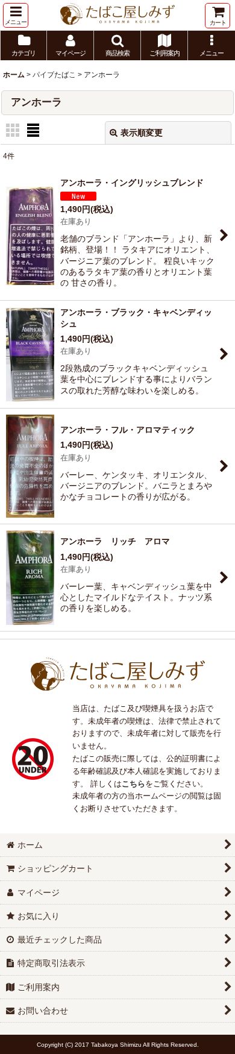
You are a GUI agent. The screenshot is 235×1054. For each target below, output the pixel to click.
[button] (15, 15)
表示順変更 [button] (142, 132)
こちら (133, 783)
